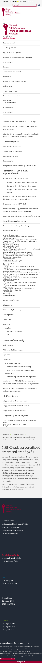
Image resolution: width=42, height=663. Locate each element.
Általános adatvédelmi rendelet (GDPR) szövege (19, 122)
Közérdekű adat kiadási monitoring (19, 367)
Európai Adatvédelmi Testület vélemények (21, 186)
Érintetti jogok (8, 107)
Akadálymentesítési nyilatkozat (12, 530)
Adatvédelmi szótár (10, 117)
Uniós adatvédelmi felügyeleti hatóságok (17, 226)
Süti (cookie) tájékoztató (10, 534)
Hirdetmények (8, 305)
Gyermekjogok (8, 62)
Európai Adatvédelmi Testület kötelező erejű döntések (21, 191)
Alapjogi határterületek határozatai (15, 401)
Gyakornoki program (10, 91)
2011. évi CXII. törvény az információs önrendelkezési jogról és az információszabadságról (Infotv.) (21, 135)
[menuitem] (21, 66)
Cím (3, 578)
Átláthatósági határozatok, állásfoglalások (21, 377)
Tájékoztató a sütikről (7, 659)
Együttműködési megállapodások (14, 81)
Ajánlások (6, 324)
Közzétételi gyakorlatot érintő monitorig (20, 370)
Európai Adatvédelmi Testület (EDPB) (15, 178)
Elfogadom (21, 662)
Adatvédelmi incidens (10, 156)
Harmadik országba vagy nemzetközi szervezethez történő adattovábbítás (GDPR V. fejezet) (20, 210)
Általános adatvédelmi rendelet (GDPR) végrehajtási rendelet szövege (20, 127)
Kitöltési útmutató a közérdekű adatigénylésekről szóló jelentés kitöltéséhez (20, 389)
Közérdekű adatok (9, 38)
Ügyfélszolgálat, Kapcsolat (12, 53)
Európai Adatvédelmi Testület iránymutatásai (22, 182)
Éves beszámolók (9, 43)
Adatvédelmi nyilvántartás (12, 146)
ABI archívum (11, 335)
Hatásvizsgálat (8, 161)
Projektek (6, 67)
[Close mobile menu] (4, 23)
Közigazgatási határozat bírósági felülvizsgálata (19, 166)
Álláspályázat (7, 86)
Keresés (39, 5)
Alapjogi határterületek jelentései (14, 411)
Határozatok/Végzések (11, 300)
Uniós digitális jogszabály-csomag (14, 221)
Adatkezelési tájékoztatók (12, 72)
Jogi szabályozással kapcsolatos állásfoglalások (19, 420)
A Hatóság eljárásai (9, 48)
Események (7, 77)
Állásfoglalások (8, 315)
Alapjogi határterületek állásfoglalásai (16, 406)
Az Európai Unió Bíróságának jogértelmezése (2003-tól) (21, 216)
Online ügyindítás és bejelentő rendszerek (17, 57)
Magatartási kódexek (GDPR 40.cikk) (15, 204)
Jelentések (7, 319)
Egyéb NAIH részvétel (10, 231)
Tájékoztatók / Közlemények (13, 310)
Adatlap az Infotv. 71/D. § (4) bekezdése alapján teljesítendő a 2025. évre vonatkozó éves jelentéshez (21, 382)
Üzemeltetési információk (12, 96)
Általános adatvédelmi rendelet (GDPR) (15, 524)
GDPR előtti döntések (14, 331)
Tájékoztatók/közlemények (12, 151)
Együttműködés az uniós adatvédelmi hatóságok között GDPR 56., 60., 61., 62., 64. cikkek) (19, 197)
